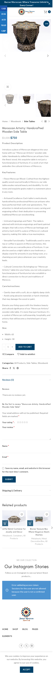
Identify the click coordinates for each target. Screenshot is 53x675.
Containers (17, 535)
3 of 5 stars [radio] (22, 422)
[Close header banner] (49, 3)
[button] (5, 56)
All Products (20, 363)
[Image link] (26, 614)
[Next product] (49, 121)
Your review (8, 427)
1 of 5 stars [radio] (18, 422)
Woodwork (16, 121)
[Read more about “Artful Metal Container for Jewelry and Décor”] (5, 523)
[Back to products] (45, 121)
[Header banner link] (26, 3)
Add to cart (25, 347)
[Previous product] (42, 121)
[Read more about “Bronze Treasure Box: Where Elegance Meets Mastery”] (30, 523)
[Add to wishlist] (21, 514)
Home (5, 121)
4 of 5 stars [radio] (25, 422)
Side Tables (29, 121)
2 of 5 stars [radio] (20, 422)
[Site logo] (26, 11)
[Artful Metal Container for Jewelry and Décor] (14, 518)
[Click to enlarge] (7, 87)
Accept (26, 669)
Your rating (8, 422)
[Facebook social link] (10, 368)
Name (5, 445)
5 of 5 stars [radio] (27, 422)
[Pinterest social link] (18, 368)
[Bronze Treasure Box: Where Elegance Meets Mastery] (39, 518)
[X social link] (14, 368)
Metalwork (7, 535)
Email (5, 456)
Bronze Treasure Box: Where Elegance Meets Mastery (39, 532)
